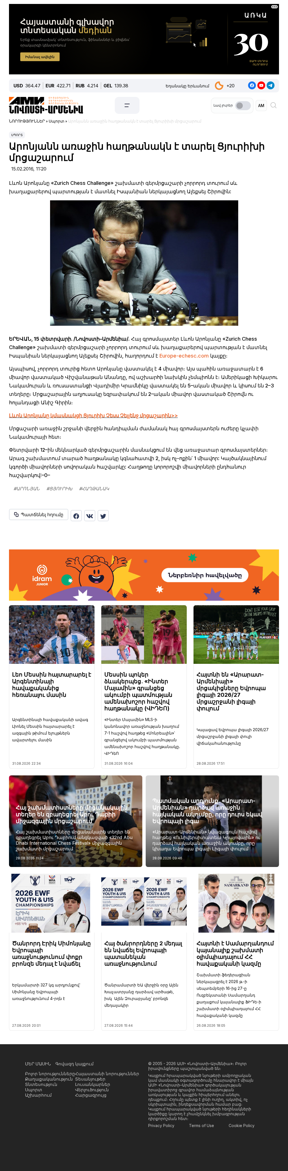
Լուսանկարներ (92, 1084)
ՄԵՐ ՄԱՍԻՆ (38, 1063)
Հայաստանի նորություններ (107, 1073)
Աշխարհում (38, 1095)
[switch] (243, 105)
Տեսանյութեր (90, 1079)
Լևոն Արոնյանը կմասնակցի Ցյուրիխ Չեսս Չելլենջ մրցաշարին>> (93, 415)
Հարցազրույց (91, 1095)
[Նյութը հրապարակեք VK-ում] (89, 515)
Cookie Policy (242, 1125)
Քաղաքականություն (49, 1079)
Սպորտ (17, 135)
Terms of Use (201, 1125)
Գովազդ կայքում (74, 1063)
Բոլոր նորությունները (50, 1073)
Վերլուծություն (92, 1089)
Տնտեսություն (41, 1084)
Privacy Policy (161, 1125)
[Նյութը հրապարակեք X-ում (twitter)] (103, 515)
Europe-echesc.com (184, 356)
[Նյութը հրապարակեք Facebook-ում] (76, 515)
